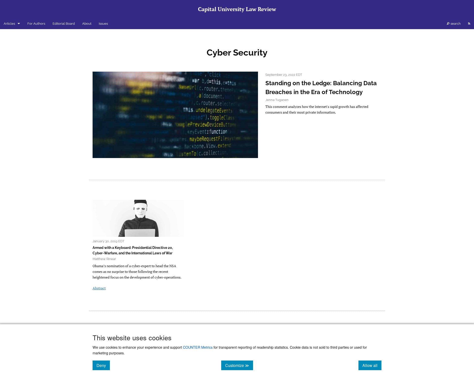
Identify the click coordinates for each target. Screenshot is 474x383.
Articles (9, 23)
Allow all (371, 365)
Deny (103, 365)
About (86, 23)
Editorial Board (64, 23)
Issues (103, 23)
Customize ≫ (239, 365)
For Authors (36, 23)
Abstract (99, 288)
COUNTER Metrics (198, 347)
